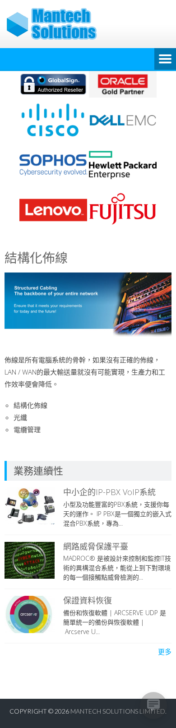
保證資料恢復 (87, 600)
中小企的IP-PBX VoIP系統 (109, 492)
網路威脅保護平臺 (95, 546)
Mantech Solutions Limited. (118, 711)
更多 (164, 651)
